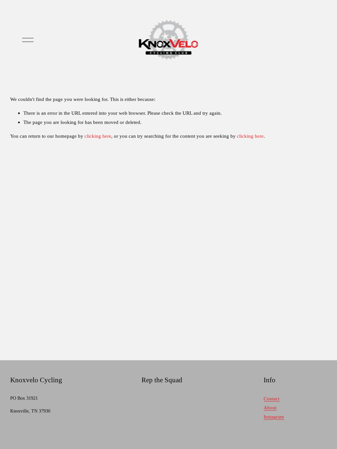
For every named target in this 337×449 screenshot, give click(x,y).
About (270, 407)
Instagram (274, 416)
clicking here (98, 136)
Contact (271, 398)
